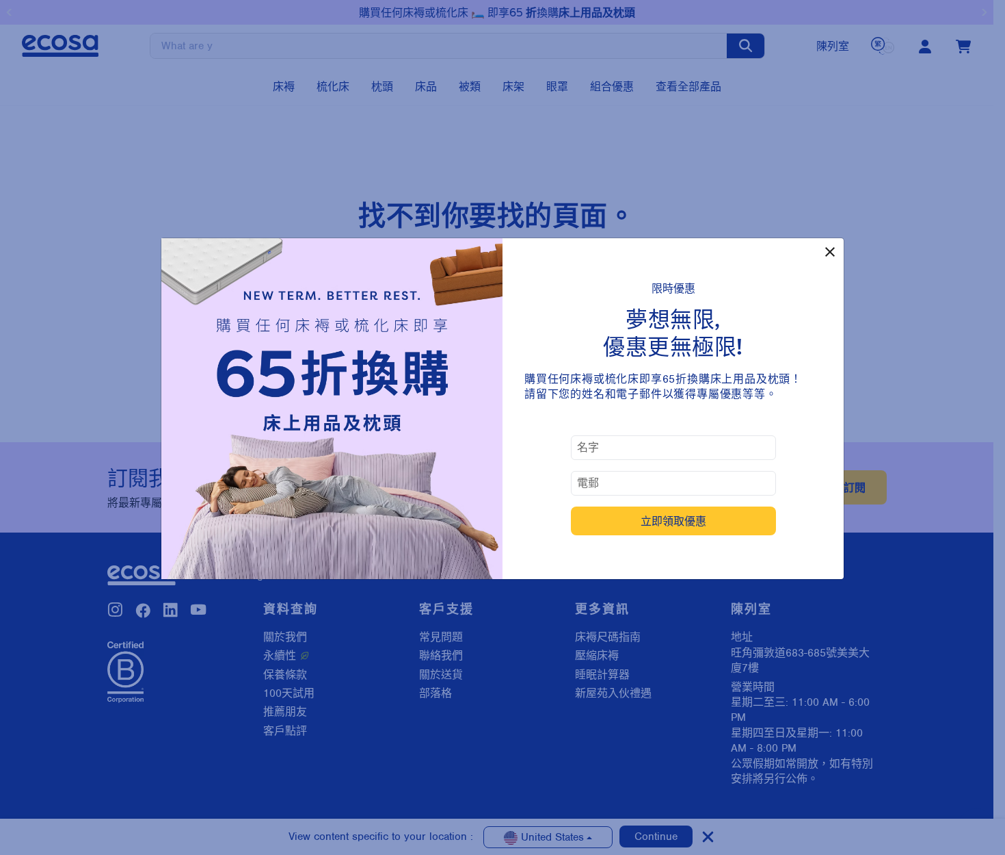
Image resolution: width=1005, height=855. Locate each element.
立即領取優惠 (673, 520)
